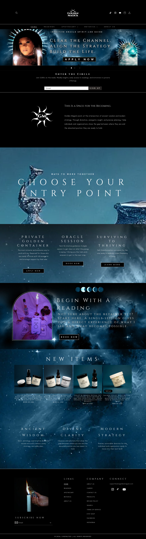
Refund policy (92, 501)
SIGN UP (95, 88)
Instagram (91, 522)
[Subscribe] (50, 522)
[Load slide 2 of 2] (74, 68)
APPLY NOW (33, 271)
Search (90, 505)
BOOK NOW (73, 263)
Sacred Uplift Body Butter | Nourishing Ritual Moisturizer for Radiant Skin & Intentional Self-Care (117, 398)
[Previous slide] (66, 68)
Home (66, 484)
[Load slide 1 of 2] (71, 68)
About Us (67, 501)
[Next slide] (79, 68)
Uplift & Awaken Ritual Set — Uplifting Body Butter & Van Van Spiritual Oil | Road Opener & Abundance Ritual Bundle (88, 398)
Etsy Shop (91, 514)
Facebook (91, 518)
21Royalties (67, 536)
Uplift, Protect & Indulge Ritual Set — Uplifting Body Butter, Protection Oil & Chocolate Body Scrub (58, 398)
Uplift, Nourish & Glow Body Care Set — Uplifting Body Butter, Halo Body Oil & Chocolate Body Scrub (29, 398)
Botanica (67, 497)
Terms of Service (94, 510)
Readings (67, 488)
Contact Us (91, 492)
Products (91, 497)
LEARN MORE (112, 265)
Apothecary (69, 492)
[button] (16, 12)
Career (89, 488)
